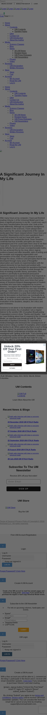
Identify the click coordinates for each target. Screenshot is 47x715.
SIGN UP (12, 364)
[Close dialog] (44, 345)
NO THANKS (12, 368)
